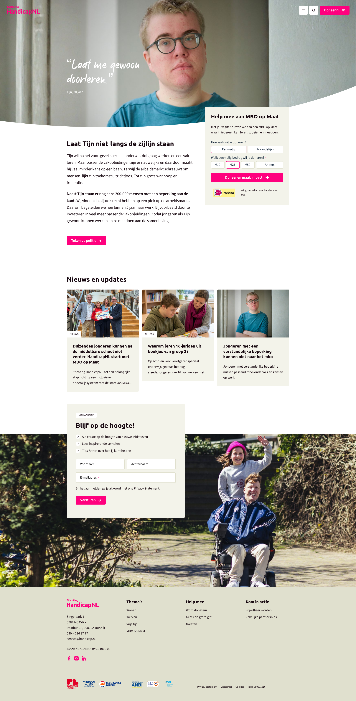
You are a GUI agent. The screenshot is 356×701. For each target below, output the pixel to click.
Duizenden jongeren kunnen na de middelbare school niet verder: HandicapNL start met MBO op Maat (102, 353)
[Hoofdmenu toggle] (303, 10)
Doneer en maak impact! (244, 177)
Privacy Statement (146, 488)
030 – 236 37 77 (77, 633)
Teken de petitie (83, 240)
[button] (313, 10)
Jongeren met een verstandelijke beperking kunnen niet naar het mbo (248, 351)
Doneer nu (332, 10)
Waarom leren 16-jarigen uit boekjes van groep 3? (175, 348)
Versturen (88, 500)
